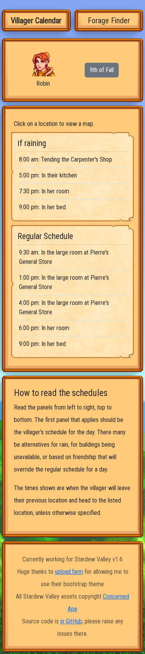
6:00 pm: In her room (44, 328)
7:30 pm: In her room (44, 191)
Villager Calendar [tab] (36, 20)
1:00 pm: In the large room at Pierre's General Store (64, 282)
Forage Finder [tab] (109, 20)
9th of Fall (102, 70)
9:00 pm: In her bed (42, 207)
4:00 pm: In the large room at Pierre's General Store (64, 307)
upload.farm (69, 571)
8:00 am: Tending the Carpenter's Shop (65, 159)
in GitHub (71, 621)
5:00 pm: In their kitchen (48, 175)
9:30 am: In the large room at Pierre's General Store (64, 257)
